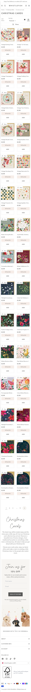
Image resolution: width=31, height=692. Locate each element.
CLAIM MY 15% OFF (20, 349)
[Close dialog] (1, 336)
